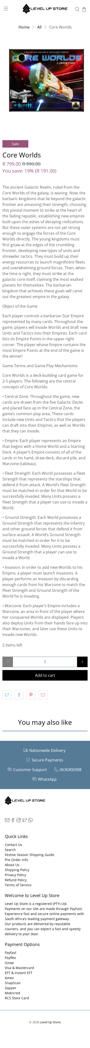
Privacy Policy (15, 875)
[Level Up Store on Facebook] (13, 821)
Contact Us (13, 844)
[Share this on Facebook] (19, 694)
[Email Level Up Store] (7, 821)
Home (24, 27)
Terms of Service (18, 885)
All (39, 27)
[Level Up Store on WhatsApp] (30, 821)
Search (10, 849)
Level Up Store (50, 1022)
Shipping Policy (17, 870)
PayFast (76, 908)
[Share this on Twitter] (7, 694)
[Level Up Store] (45, 9)
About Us (12, 864)
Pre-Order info (16, 859)
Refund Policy (16, 880)
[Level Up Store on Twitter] (24, 821)
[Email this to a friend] (43, 694)
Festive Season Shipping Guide (29, 854)
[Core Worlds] (45, 83)
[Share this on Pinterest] (31, 694)
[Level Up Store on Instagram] (18, 821)
